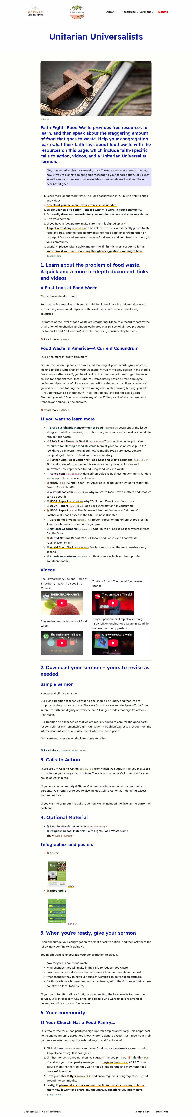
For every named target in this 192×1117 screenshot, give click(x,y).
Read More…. (65, 750)
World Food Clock (69, 547)
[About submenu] (116, 12)
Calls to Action (76, 768)
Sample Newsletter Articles (77, 826)
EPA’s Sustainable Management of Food (84, 427)
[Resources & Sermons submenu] (152, 12)
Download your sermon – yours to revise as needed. (81, 205)
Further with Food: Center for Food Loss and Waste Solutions (99, 460)
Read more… (55, 339)
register (115, 1062)
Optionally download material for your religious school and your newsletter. (97, 214)
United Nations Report (68, 538)
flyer (80, 1076)
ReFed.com (65, 473)
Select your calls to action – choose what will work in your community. (94, 209)
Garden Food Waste (70, 519)
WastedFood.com (69, 492)
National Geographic (71, 529)
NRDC (57, 483)
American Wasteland (71, 556)
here (68, 1048)
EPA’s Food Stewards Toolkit (77, 441)
